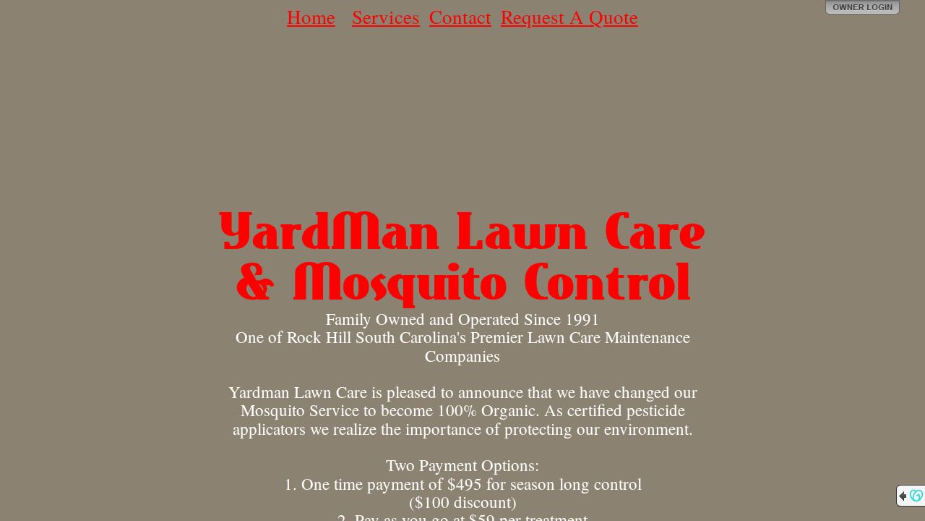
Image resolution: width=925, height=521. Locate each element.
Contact (460, 17)
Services (386, 17)
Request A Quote (569, 17)
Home (311, 17)
